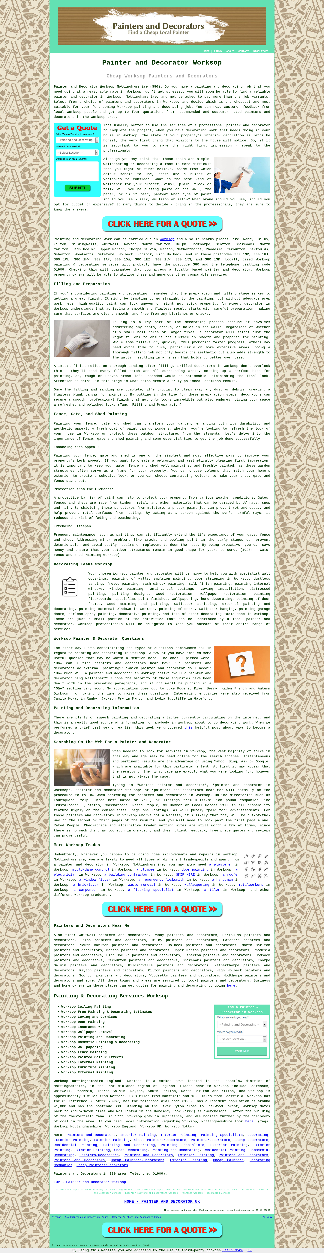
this (188, 727)
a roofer (231, 875)
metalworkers (250, 885)
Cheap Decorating (130, 1150)
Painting (62, 239)
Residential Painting (75, 1145)
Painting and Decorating (129, 1145)
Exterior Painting (71, 1140)
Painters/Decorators (210, 1140)
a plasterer (220, 864)
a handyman (222, 880)
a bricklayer (86, 885)
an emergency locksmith (161, 880)
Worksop (167, 239)
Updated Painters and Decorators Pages (136, 1217)
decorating (211, 614)
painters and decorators (130, 102)
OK (250, 1250)
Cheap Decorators (251, 1140)
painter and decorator (76, 97)
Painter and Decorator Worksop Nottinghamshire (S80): (108, 86)
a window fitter (95, 880)
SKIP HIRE (185, 875)
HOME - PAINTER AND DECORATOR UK (162, 1201)
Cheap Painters (228, 1160)
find (69, 935)
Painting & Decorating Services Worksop (111, 996)
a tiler (212, 890)
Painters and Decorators (91, 1135)
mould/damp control (91, 870)
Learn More (232, 1250)
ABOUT (230, 51)
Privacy (267, 1217)
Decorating (258, 1135)
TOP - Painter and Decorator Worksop (90, 1182)
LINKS (218, 51)
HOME (206, 51)
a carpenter (86, 890)
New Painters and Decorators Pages (86, 1217)
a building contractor (126, 875)
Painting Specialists (222, 1135)
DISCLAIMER (260, 51)
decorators (239, 980)
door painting (195, 870)
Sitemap (56, 1217)
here (231, 986)
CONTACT (243, 51)
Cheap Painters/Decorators (160, 1140)
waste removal (141, 885)
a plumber (145, 870)
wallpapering (184, 599)
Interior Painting (138, 1135)
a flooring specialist (151, 890)
